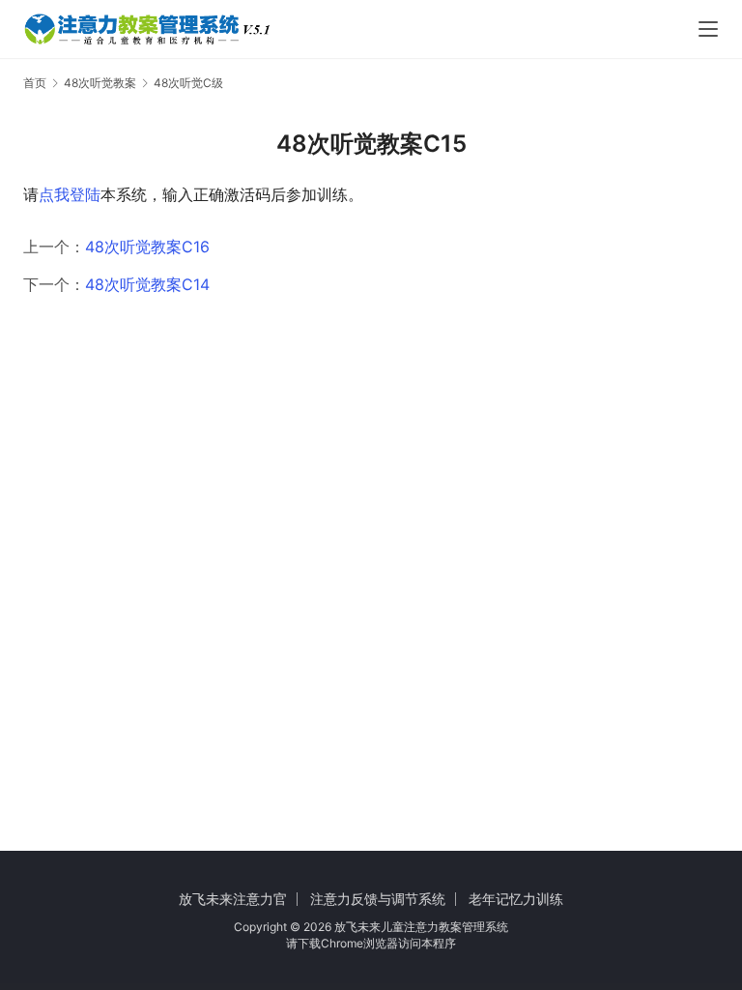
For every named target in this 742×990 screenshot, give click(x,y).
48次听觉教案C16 (147, 246)
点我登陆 (69, 194)
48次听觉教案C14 (147, 284)
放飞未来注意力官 (233, 898)
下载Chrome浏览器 (348, 943)
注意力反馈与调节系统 (377, 898)
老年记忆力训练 (516, 898)
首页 (34, 82)
